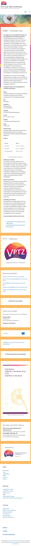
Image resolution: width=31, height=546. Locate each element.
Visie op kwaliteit (7, 512)
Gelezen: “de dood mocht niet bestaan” (14, 276)
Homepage (6, 470)
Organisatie (6, 508)
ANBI (4, 475)
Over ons (5, 477)
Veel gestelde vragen (8, 496)
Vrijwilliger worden (8, 489)
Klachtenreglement (8, 517)
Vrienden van (6, 513)
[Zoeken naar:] (14, 333)
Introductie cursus (8, 491)
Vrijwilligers (6, 474)
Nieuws (5, 479)
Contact (5, 531)
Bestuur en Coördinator (9, 510)
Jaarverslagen (6, 515)
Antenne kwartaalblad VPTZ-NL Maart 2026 (15, 287)
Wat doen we (6, 493)
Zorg (4, 472)
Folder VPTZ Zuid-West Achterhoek (13, 498)
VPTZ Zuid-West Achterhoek (11, 7)
